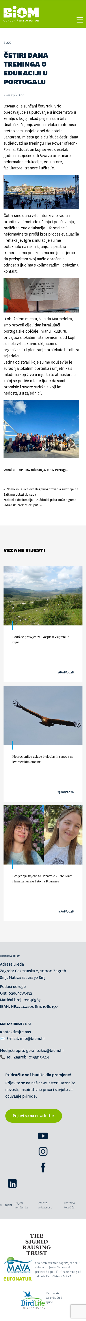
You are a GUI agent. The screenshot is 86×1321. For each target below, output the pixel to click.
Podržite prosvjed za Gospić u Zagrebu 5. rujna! (41, 639)
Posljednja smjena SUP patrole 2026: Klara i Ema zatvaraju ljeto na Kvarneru (42, 878)
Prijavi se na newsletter (33, 1115)
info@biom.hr (32, 1038)
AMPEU (24, 470)
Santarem (12, 137)
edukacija (38, 470)
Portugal (61, 470)
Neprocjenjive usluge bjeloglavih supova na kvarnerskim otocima (42, 759)
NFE (50, 470)
